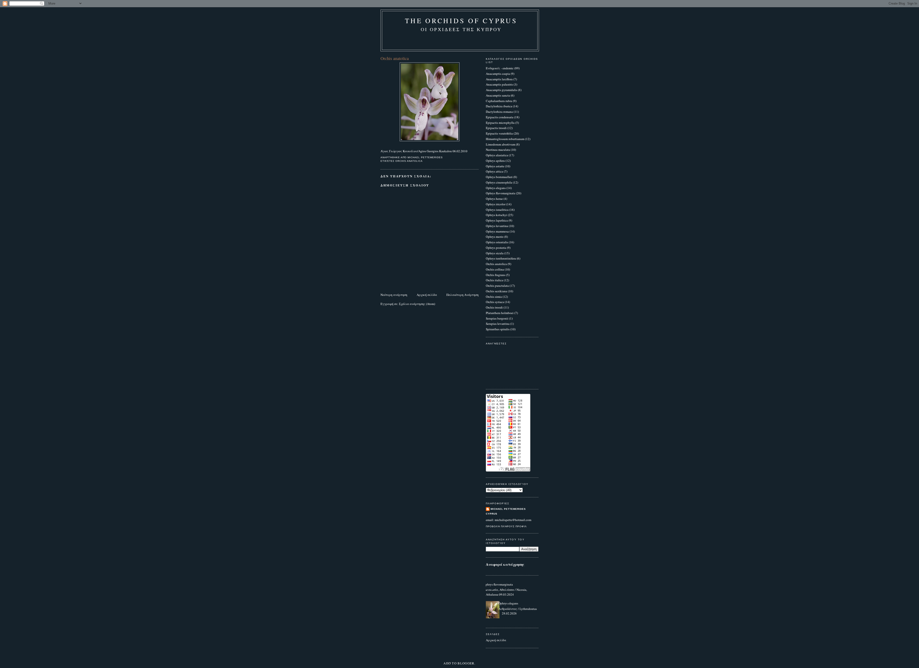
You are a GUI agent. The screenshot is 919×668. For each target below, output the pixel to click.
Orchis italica (494, 280)
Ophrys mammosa (497, 231)
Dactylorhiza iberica (499, 106)
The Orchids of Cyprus (461, 20)
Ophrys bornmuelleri (499, 177)
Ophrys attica (494, 171)
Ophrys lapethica (497, 220)
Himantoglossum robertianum (505, 139)
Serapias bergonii (497, 318)
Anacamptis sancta (498, 95)
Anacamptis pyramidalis (501, 90)
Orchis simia (494, 296)
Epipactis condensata (499, 117)
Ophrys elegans (496, 188)
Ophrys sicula (495, 253)
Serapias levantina (498, 323)
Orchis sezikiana (496, 291)
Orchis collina (495, 269)
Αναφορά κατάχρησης (505, 564)
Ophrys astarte (495, 166)
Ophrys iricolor (495, 204)
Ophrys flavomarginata (500, 193)
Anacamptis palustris (499, 84)
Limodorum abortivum (500, 144)
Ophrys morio (495, 236)
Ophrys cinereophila (499, 182)
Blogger (466, 663)
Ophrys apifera (495, 160)
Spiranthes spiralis (498, 329)
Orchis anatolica (409, 161)
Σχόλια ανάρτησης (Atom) (417, 304)
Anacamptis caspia (498, 73)
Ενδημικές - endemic (500, 68)
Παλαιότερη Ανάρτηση (462, 295)
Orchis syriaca (495, 302)
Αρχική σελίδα (427, 295)
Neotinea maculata (498, 149)
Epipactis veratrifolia (499, 133)
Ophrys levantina (497, 226)
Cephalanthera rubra (499, 101)
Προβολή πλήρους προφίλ (506, 526)
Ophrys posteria (496, 247)
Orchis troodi (494, 307)
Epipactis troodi (496, 128)
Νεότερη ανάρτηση (394, 295)
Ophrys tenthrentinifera (501, 258)
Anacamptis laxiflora (499, 79)
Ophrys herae (494, 198)
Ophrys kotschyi (496, 215)
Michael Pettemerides (508, 509)
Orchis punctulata (497, 285)
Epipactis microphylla (500, 122)
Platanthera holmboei (500, 313)
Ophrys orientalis (497, 242)
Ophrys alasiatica (497, 155)
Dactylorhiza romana (499, 111)
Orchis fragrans (495, 275)
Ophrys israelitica (497, 209)
